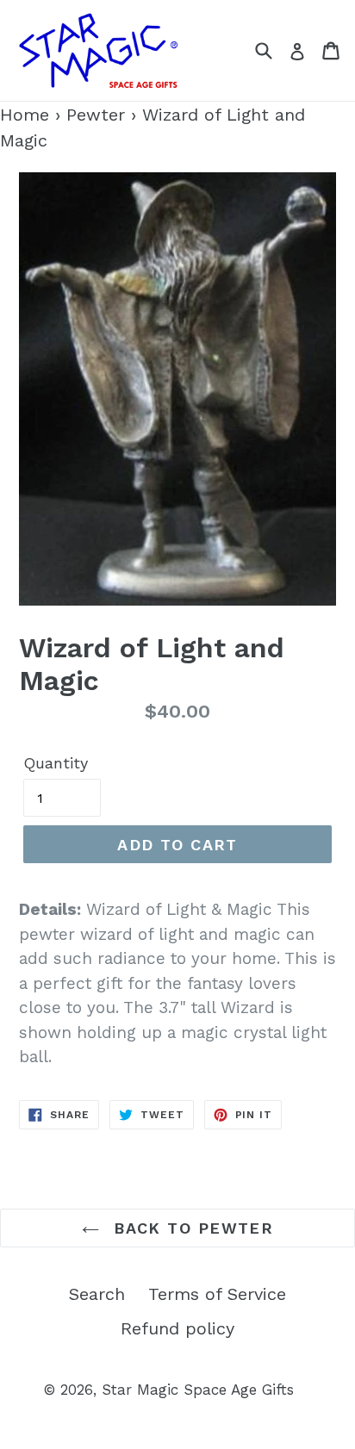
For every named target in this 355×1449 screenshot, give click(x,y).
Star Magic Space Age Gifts (198, 1389)
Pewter (95, 114)
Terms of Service (217, 1294)
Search (97, 1294)
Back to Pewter (191, 1228)
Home (24, 114)
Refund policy (177, 1328)
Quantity (55, 763)
